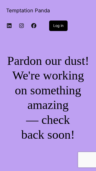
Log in (58, 25)
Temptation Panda (28, 10)
